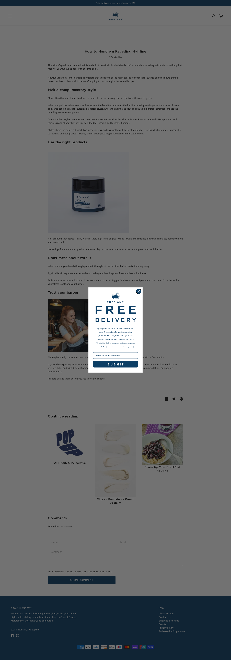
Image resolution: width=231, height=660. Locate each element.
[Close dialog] (138, 291)
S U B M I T (115, 364)
